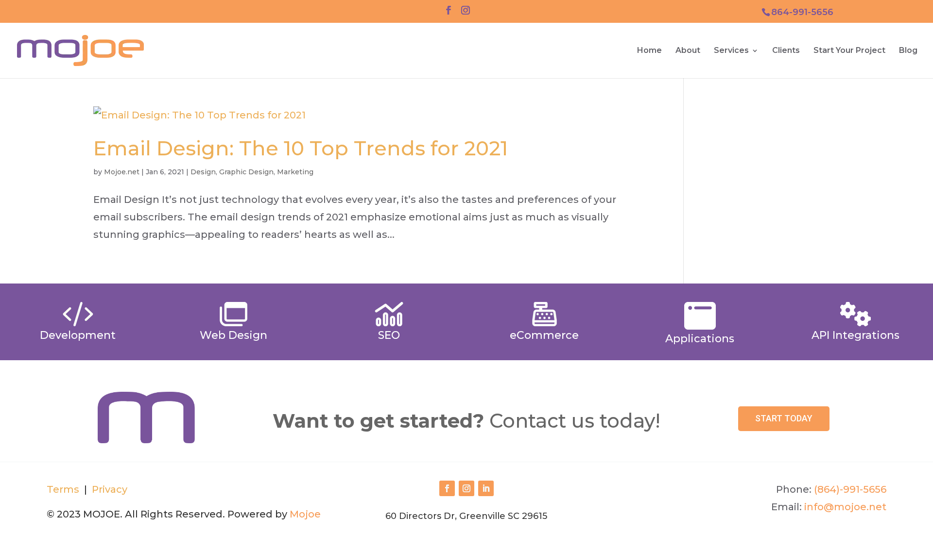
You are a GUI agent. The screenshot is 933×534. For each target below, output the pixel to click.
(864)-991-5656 (850, 489)
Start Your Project (849, 51)
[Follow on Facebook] (447, 488)
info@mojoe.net (845, 507)
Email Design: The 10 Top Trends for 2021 (300, 148)
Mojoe (305, 514)
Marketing (295, 171)
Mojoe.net (121, 171)
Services (731, 51)
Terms (63, 489)
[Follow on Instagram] (466, 488)
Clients (786, 51)
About (687, 51)
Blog (908, 51)
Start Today (783, 418)
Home (649, 51)
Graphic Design (246, 171)
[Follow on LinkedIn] (486, 488)
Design (203, 171)
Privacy (108, 489)
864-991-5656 (802, 12)
